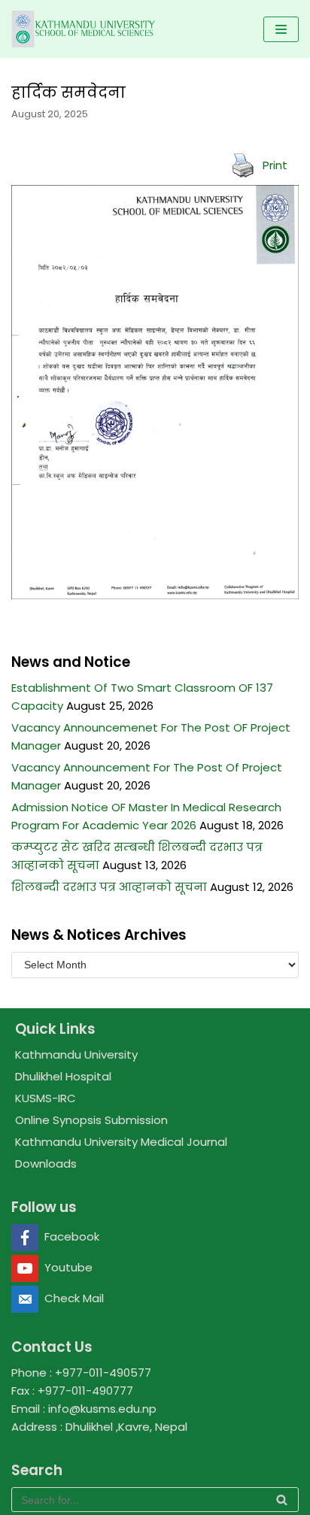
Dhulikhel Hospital (63, 1076)
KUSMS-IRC (45, 1098)
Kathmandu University (76, 1054)
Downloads (46, 1163)
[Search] (282, 1499)
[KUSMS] (85, 29)
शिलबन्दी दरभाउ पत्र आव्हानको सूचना (109, 887)
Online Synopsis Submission (91, 1120)
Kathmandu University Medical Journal (121, 1142)
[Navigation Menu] (281, 29)
